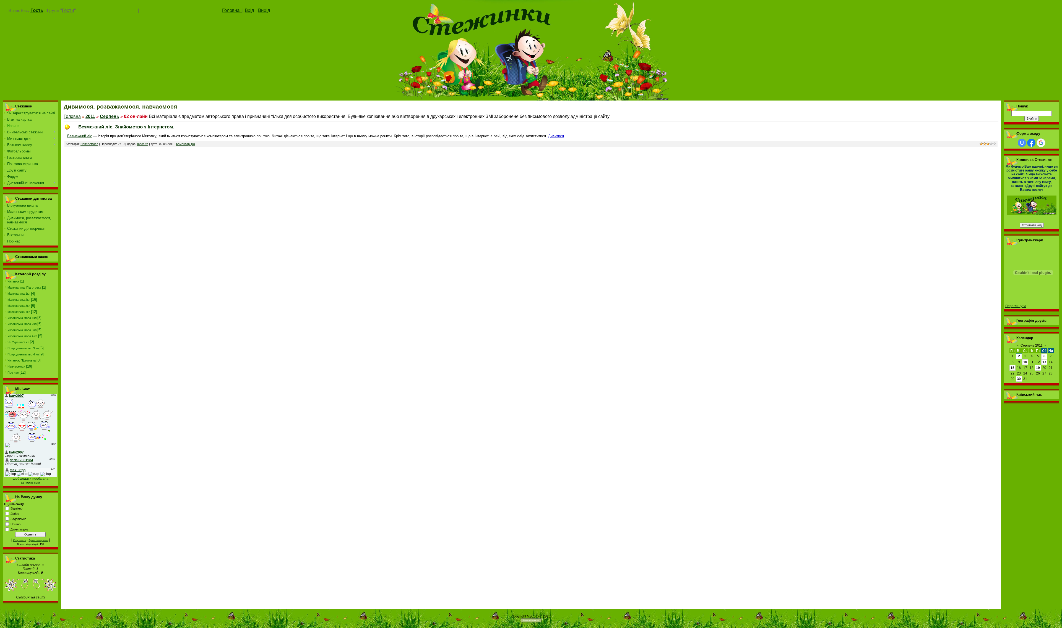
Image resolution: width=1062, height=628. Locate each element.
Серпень (109, 116)
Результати (19, 540)
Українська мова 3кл (22, 330)
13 (1044, 362)
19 (1038, 368)
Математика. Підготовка (24, 287)
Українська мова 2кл (22, 324)
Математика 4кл (18, 311)
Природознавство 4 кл (23, 354)
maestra (142, 144)
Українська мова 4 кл (22, 336)
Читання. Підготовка (21, 360)
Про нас (13, 372)
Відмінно (16, 508)
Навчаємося (16, 366)
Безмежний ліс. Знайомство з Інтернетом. (126, 127)
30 (1019, 379)
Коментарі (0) (185, 144)
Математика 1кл (18, 293)
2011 (90, 116)
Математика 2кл (18, 299)
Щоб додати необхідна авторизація (30, 480)
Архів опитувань (38, 540)
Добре (15, 513)
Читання (13, 281)
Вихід (264, 10)
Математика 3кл (18, 305)
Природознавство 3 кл (23, 348)
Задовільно (18, 519)
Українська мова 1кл (22, 318)
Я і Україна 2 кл (18, 342)
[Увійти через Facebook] (1031, 143)
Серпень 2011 (1032, 345)
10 (1025, 362)
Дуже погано (19, 529)
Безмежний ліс (79, 136)
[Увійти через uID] (1022, 143)
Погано (15, 524)
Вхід (249, 10)
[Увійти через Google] (1041, 142)
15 (1012, 368)
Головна (232, 10)
